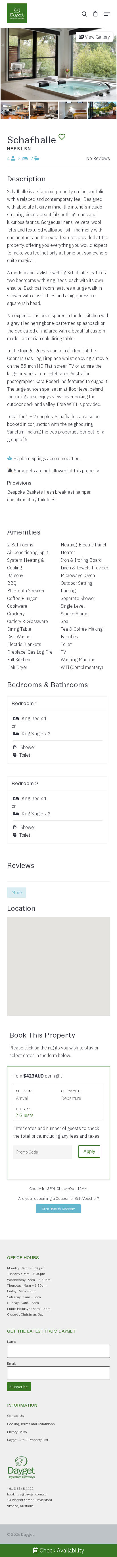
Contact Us (15, 1415)
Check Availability (61, 1550)
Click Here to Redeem (58, 1209)
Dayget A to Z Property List (27, 1440)
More (16, 892)
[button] (107, 14)
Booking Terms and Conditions (31, 1424)
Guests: (23, 1109)
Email (11, 1363)
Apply (89, 1151)
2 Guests (24, 1115)
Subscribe (19, 1386)
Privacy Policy (17, 1432)
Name (11, 1341)
